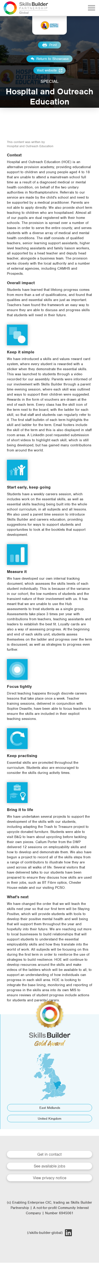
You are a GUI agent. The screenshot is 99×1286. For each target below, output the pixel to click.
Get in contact (49, 1154)
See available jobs (49, 1166)
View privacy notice (49, 1177)
